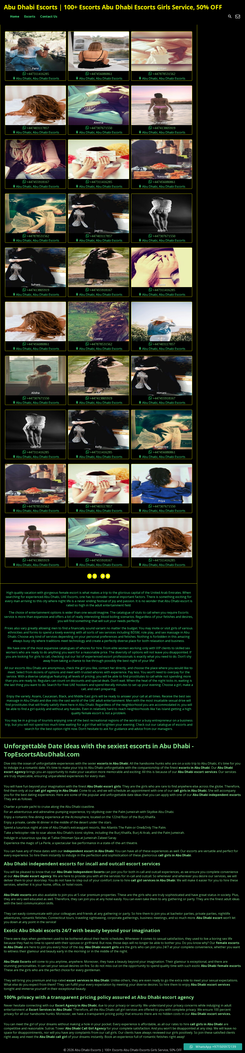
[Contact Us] (237, 16)
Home (14, 16)
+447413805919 (164, 127)
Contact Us (48, 16)
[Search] (229, 16)
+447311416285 (38, 73)
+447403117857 (38, 127)
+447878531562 (164, 73)
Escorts (29, 16)
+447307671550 (101, 127)
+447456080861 (101, 73)
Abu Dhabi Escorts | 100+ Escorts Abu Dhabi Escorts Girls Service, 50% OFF (113, 7)
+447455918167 (38, 181)
